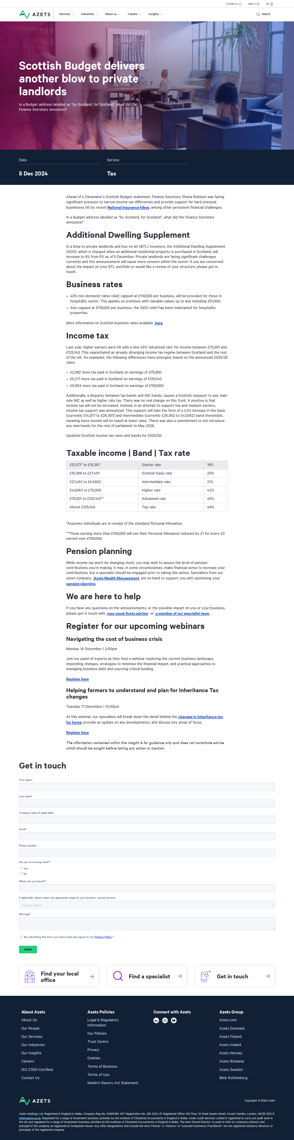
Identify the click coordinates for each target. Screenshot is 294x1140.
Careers (132, 14)
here (158, 322)
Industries (87, 14)
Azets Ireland (230, 1045)
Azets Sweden (231, 1070)
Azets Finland (230, 1037)
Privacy (93, 1050)
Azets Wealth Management (116, 577)
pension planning (80, 583)
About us (111, 14)
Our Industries (33, 1045)
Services (64, 14)
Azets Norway (230, 1053)
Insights (154, 14)
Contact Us (30, 1078)
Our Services (31, 1037)
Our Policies (97, 1033)
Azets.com (228, 1020)
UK (267, 3)
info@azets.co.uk (30, 1118)
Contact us (232, 3)
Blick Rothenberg (233, 1078)
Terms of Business (102, 1066)
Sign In (252, 3)
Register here (77, 678)
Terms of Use (98, 1075)
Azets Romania (231, 1061)
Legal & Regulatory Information (103, 1022)
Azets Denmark (232, 1028)
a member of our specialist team (182, 613)
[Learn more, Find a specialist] (179, 976)
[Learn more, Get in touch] (267, 976)
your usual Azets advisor (127, 613)
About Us (29, 1020)
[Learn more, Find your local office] (91, 976)
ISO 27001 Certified (37, 1070)
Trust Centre (97, 1042)
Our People (30, 1028)
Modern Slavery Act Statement (112, 1083)
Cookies (93, 1058)
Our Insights (31, 1053)
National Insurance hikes (128, 207)
